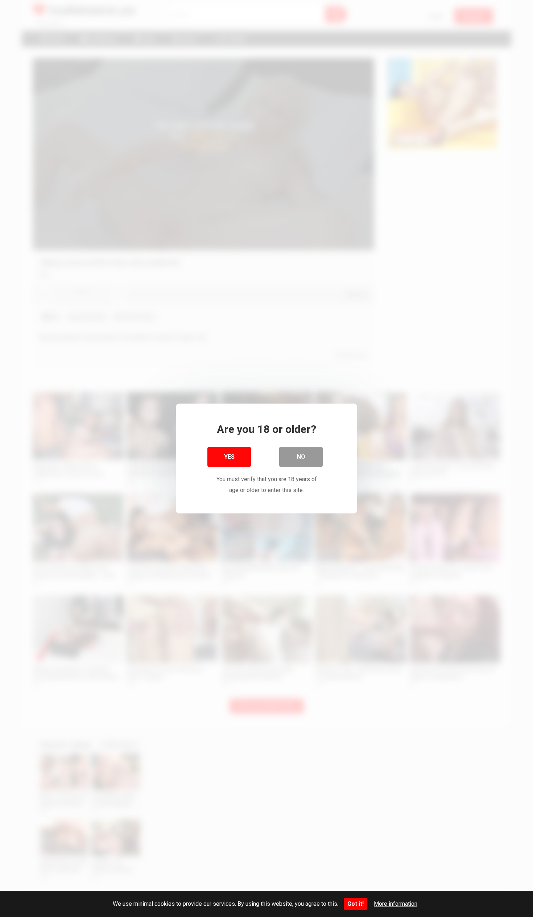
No (301, 456)
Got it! (355, 903)
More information (395, 903)
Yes (229, 456)
